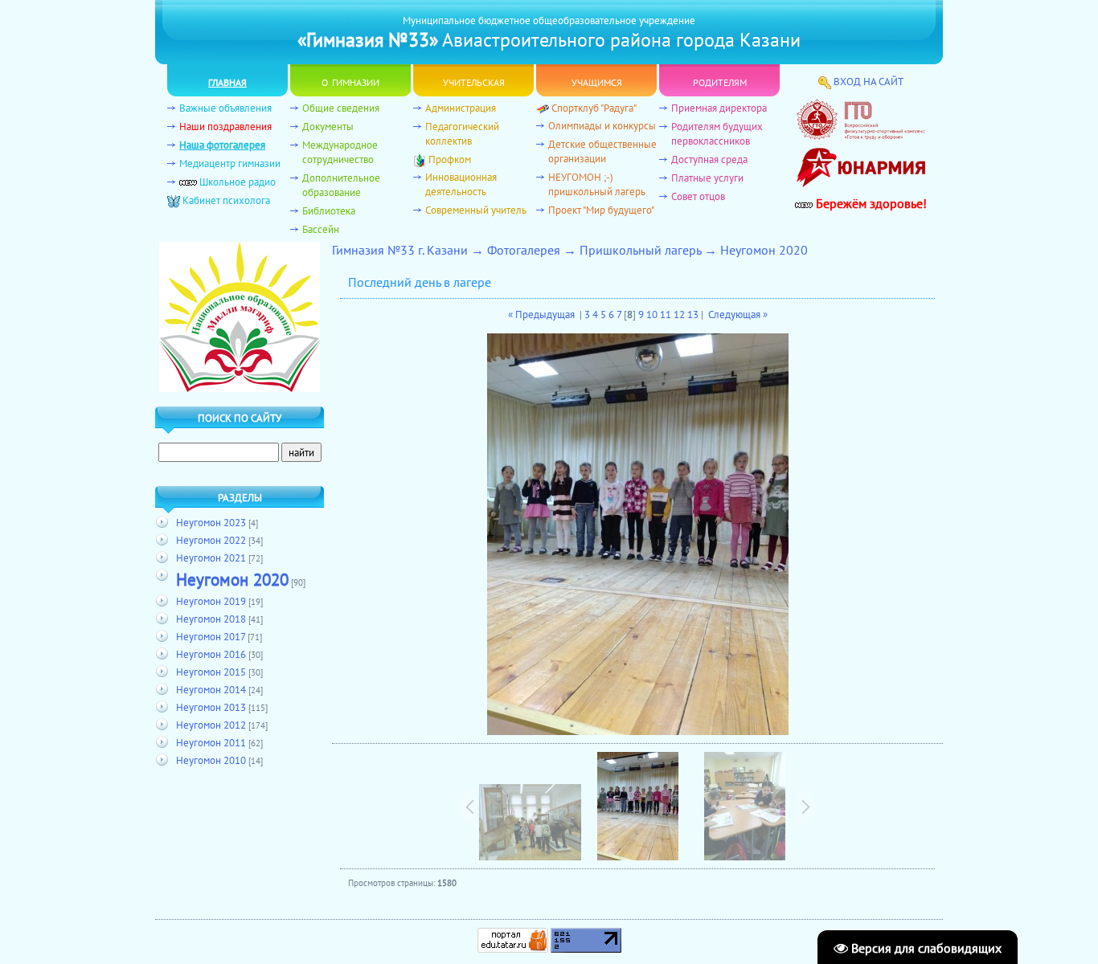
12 (679, 314)
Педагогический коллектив (462, 133)
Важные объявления (225, 107)
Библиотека (328, 210)
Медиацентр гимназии (230, 163)
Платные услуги (707, 177)
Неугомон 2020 (232, 579)
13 (693, 314)
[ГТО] (861, 136)
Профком (449, 159)
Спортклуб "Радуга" (594, 107)
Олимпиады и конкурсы (602, 125)
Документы (328, 126)
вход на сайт (868, 81)
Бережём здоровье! (870, 203)
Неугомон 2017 (210, 636)
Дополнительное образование (341, 184)
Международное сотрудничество (340, 151)
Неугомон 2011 (211, 742)
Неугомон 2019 (211, 601)
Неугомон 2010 (211, 760)
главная (227, 80)
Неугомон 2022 (211, 540)
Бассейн (320, 229)
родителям (720, 80)
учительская (474, 80)
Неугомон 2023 (211, 522)
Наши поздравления (225, 126)
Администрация (460, 107)
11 (665, 314)
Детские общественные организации (602, 151)
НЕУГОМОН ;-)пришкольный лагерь (596, 184)
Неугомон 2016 (211, 654)
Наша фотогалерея (222, 144)
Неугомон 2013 (211, 707)
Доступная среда (709, 159)
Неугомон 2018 (211, 618)
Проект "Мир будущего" (601, 209)
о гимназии (350, 80)
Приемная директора (719, 107)
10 (652, 314)
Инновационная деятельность (461, 184)
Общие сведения (340, 107)
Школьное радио (237, 181)
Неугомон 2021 (211, 557)
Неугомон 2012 (211, 724)
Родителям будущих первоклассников (717, 133)
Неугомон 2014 (211, 689)
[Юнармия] (861, 191)
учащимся (597, 80)
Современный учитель (475, 209)
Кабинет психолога (226, 200)
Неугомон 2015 (211, 671)
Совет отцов (698, 196)
